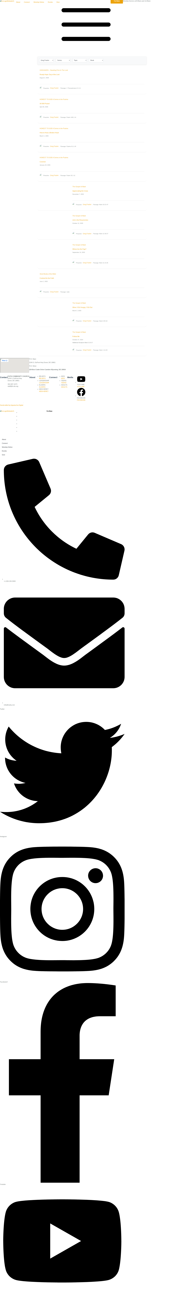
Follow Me (76, 336)
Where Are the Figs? (79, 249)
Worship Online (39, 2)
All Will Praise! (45, 103)
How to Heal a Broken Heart (49, 133)
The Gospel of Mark (79, 186)
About (18, 2)
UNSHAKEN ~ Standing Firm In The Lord (54, 70)
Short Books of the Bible (48, 274)
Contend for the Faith (47, 278)
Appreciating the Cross (80, 191)
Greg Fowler (54, 88)
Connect (27, 2)
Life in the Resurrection (80, 220)
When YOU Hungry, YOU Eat (82, 307)
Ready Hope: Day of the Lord (49, 74)
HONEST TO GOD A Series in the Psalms (54, 99)
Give (58, 2)
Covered (43, 162)
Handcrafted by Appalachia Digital (11, 405)
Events (50, 2)
